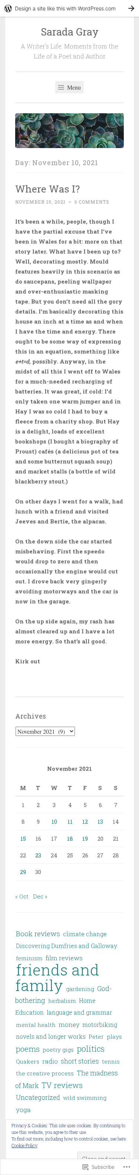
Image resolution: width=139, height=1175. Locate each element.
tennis (111, 1061)
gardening (80, 988)
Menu (73, 87)
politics (91, 1048)
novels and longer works (51, 1036)
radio (50, 1061)
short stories (80, 1061)
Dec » (40, 896)
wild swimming (84, 1097)
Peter (96, 1036)
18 (70, 838)
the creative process (45, 1073)
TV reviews (62, 1085)
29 (23, 872)
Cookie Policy (24, 1145)
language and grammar (79, 1012)
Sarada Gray (70, 31)
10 (54, 821)
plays (114, 1036)
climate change (85, 934)
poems (28, 1049)
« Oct (22, 896)
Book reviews (38, 933)
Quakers (27, 1061)
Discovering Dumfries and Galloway (66, 946)
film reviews (64, 958)
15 (23, 838)
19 (85, 838)
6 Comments (92, 202)
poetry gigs (58, 1049)
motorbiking (99, 1024)
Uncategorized (38, 1097)
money (69, 1024)
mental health (36, 1024)
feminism (29, 958)
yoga (23, 1109)
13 (100, 821)
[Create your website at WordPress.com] (69, 8)
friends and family (57, 977)
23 (38, 855)
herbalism (62, 1000)
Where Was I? (47, 188)
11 (70, 821)
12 (85, 821)
